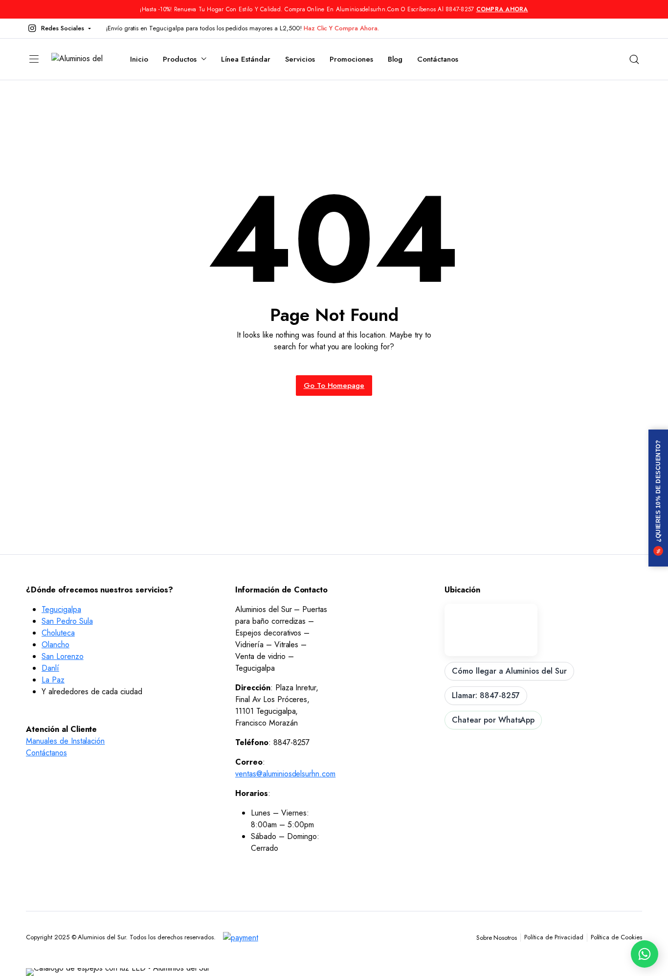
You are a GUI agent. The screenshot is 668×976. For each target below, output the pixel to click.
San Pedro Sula (67, 621)
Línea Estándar (246, 59)
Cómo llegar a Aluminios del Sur (509, 671)
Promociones (351, 59)
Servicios (300, 59)
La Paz (53, 679)
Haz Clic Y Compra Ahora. (341, 28)
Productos (180, 59)
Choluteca (58, 632)
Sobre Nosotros (496, 937)
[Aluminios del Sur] (81, 59)
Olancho (55, 644)
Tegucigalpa (61, 609)
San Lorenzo (63, 656)
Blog (395, 59)
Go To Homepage (334, 385)
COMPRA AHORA (502, 9)
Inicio (139, 59)
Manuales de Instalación (65, 741)
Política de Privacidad (553, 937)
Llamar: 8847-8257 (486, 695)
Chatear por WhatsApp (493, 720)
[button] (58, 28)
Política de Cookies (616, 937)
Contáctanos (437, 59)
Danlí (50, 668)
